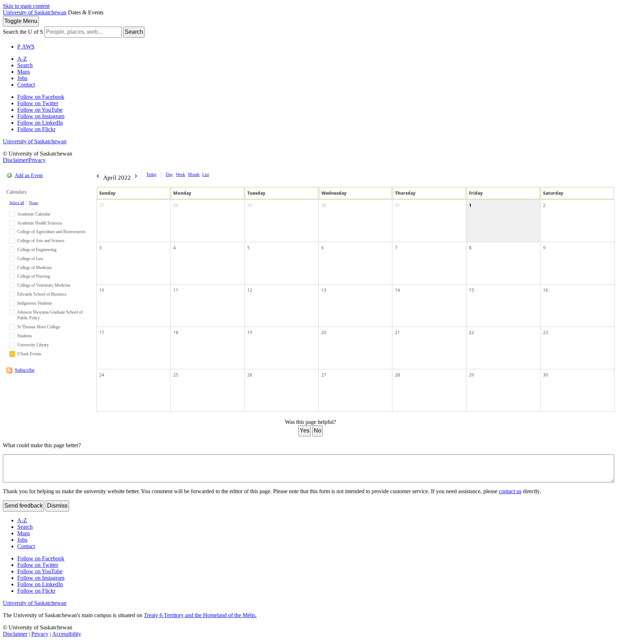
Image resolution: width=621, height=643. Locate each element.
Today (151, 174)
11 (175, 290)
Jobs (22, 78)
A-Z (22, 59)
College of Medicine (34, 267)
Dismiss (57, 506)
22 (471, 332)
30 (323, 205)
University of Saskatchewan (34, 12)
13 (323, 290)
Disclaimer (15, 160)
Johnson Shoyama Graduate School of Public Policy (50, 315)
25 (175, 375)
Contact (26, 85)
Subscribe (24, 370)
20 (323, 332)
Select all (16, 202)
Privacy (37, 160)
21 (397, 332)
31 (397, 205)
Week (180, 174)
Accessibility (66, 634)
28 (175, 205)
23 (545, 332)
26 (249, 375)
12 (249, 290)
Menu (20, 21)
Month (193, 174)
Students (24, 335)
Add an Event (29, 175)
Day (169, 174)
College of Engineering (36, 249)
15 (471, 290)
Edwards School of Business (41, 294)
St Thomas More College (38, 326)
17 (101, 332)
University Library (33, 344)
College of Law (30, 258)
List (205, 174)
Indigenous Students (34, 303)
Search (134, 32)
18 (175, 332)
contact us (510, 491)
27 (101, 205)
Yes (304, 430)
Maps (23, 72)
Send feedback (23, 506)
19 (249, 332)
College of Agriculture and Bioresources (51, 231)
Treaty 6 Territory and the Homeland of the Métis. (200, 615)
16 (545, 290)
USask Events (29, 353)
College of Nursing (33, 276)
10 (101, 290)
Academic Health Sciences (39, 223)
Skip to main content (26, 6)
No (317, 430)
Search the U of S (23, 32)
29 (249, 205)
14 (397, 290)
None (33, 202)
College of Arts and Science (40, 240)
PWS (25, 46)
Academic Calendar (33, 214)
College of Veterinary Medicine (43, 285)
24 (101, 375)
